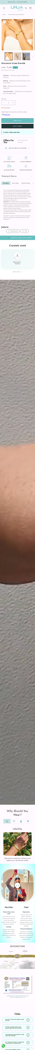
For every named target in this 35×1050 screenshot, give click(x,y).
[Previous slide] (6, 843)
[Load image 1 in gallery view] (9, 56)
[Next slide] (29, 843)
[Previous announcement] (3, 2)
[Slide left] (2, 57)
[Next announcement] (31, 2)
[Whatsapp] (3, 1046)
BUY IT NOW (17, 126)
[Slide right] (33, 57)
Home (4, 14)
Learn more (16, 272)
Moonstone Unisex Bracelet (16, 14)
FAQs (26, 231)
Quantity (3, 99)
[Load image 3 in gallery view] (26, 56)
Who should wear (14, 231)
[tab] (5, 183)
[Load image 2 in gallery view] (17, 56)
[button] (4, 8)
